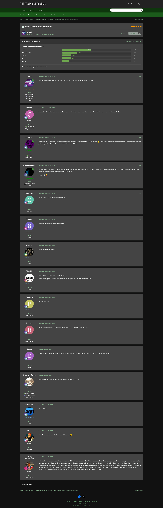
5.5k (30, 182)
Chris (30, 32)
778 (30, 235)
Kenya (29, 263)
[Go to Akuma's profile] (29, 252)
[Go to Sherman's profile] (29, 144)
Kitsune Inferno (29, 375)
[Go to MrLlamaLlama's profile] (29, 172)
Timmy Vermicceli (29, 458)
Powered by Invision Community (81, 505)
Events (38, 15)
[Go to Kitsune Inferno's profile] (29, 381)
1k (30, 447)
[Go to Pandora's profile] (29, 304)
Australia (29, 367)
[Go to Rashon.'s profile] (29, 330)
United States (29, 157)
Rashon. (29, 323)
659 (30, 261)
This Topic (134, 10)
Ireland (29, 130)
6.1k (30, 339)
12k (30, 93)
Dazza (29, 349)
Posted (47, 76)
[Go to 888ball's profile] (29, 226)
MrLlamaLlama (29, 165)
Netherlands (29, 315)
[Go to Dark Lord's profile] (29, 411)
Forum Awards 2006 (47, 34)
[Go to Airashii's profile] (29, 278)
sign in (28, 67)
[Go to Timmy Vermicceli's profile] (29, 465)
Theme (68, 501)
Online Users (53, 15)
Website (23, 10)
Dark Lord (29, 405)
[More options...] (140, 76)
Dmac (29, 431)
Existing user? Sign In (135, 4)
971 (30, 209)
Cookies (94, 501)
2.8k (30, 365)
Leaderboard (64, 15)
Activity (40, 10)
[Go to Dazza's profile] (29, 356)
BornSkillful (30, 126)
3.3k (30, 124)
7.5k (30, 154)
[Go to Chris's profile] (24, 33)
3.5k (30, 421)
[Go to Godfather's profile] (29, 200)
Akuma (29, 245)
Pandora (29, 297)
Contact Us (87, 501)
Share (124, 33)
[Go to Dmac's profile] (29, 437)
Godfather (29, 193)
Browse (32, 10)
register (34, 67)
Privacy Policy (77, 501)
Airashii (29, 271)
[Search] (141, 10)
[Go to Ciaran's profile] (29, 114)
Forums (30, 15)
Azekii (30, 156)
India (29, 423)
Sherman (29, 137)
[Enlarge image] (99, 141)
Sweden (29, 211)
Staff (45, 15)
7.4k (30, 391)
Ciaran (29, 108)
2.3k (30, 287)
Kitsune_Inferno (30, 395)
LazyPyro (30, 96)
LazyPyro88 (30, 94)
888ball (29, 219)
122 (30, 475)
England (29, 100)
